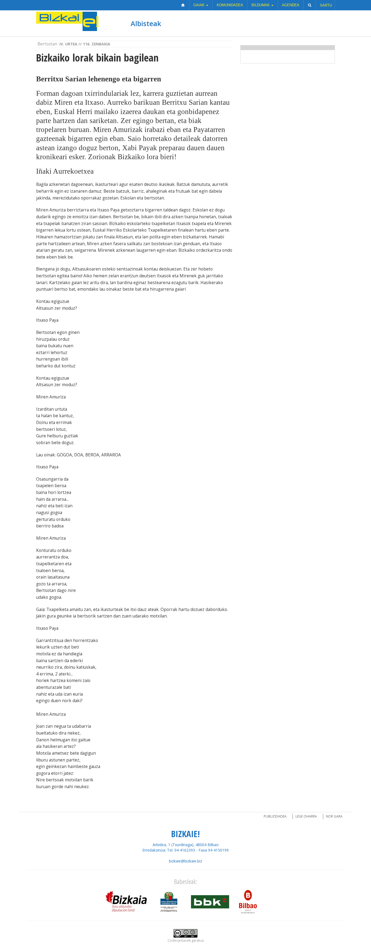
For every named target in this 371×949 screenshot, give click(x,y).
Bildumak (261, 5)
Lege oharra (306, 816)
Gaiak (199, 5)
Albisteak (146, 23)
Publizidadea (275, 816)
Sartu (326, 5)
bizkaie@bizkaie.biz (185, 861)
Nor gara (334, 816)
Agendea (290, 5)
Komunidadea (230, 5)
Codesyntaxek (179, 940)
